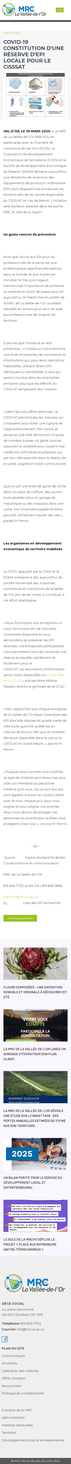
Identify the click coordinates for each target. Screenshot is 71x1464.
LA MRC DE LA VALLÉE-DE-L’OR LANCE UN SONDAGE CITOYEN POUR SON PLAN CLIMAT (34, 1054)
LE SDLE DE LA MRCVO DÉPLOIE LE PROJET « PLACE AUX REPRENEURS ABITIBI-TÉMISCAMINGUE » (29, 1244)
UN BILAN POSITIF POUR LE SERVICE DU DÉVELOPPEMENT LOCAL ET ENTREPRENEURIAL (32, 1183)
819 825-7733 (31, 1323)
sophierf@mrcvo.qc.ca (20, 897)
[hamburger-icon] (60, 10)
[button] (66, 10)
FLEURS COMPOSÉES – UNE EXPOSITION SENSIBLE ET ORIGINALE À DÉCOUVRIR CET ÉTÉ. (35, 992)
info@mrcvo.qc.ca (30, 1329)
